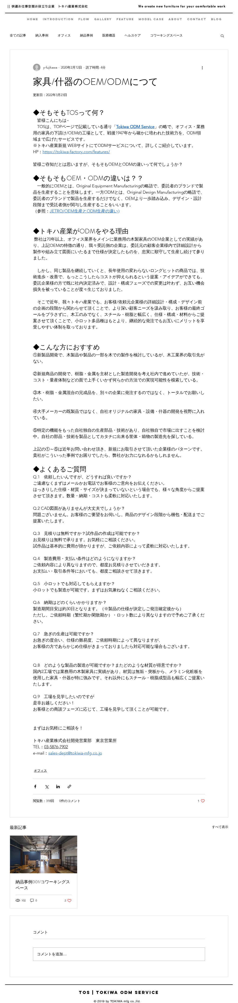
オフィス (64, 35)
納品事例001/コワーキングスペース (43, 885)
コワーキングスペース (166, 35)
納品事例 (86, 35)
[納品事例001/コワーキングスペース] (43, 854)
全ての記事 (18, 35)
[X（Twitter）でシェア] (46, 786)
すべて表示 (220, 827)
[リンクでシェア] (69, 786)
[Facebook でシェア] (35, 786)
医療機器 (108, 35)
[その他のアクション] (202, 67)
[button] (222, 35)
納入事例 (41, 35)
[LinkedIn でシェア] (58, 786)
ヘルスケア (133, 35)
